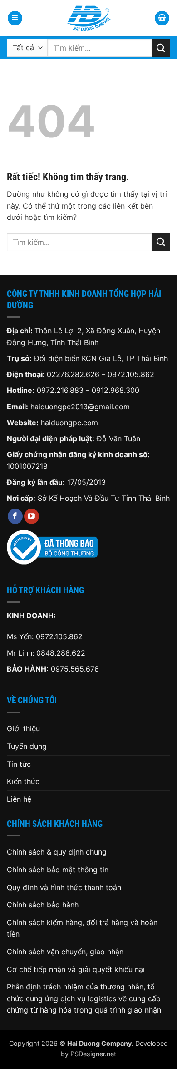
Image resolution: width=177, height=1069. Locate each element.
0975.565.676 (75, 668)
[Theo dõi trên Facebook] (15, 516)
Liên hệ (19, 799)
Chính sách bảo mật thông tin (57, 869)
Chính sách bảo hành (43, 904)
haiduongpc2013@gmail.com (80, 406)
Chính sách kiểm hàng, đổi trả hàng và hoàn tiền (82, 928)
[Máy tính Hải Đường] (88, 18)
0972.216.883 (60, 390)
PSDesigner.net (93, 1054)
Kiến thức (23, 781)
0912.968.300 (115, 390)
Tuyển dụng (27, 746)
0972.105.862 (131, 374)
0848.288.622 (60, 652)
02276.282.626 (74, 374)
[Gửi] (161, 47)
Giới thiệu (23, 728)
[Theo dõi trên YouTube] (31, 516)
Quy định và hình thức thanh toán (64, 887)
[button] (15, 18)
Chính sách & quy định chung (57, 851)
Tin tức (19, 764)
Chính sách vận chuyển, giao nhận (65, 951)
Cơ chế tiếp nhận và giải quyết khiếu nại (76, 969)
